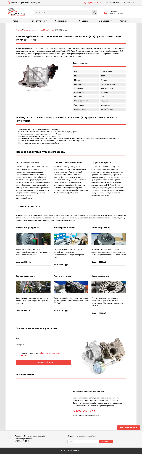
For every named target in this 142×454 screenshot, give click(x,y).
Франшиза (83, 21)
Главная (19, 30)
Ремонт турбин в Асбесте (32, 30)
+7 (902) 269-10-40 (94, 3)
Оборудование (62, 21)
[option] (38, 76)
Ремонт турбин (38, 21)
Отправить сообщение (43, 362)
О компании (104, 21)
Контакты (124, 21)
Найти (94, 12)
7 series (51, 30)
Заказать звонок (128, 427)
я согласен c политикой (40, 354)
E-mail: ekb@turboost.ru (23, 439)
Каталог (16, 21)
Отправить (105, 441)
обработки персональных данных (40, 354)
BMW (45, 30)
